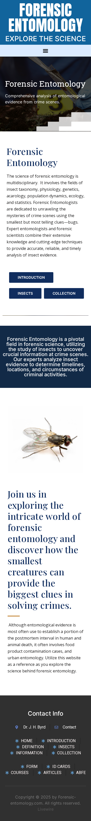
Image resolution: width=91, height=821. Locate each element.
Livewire (46, 809)
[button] (45, 50)
